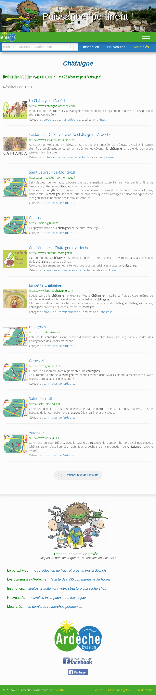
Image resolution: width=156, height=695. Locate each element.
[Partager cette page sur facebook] (78, 674)
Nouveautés (116, 47)
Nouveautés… (46, 598)
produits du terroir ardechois (61, 119)
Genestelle (105, 312)
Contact (98, 690)
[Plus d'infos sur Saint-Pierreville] (15, 408)
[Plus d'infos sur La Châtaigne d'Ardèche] (15, 110)
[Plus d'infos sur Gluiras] (15, 225)
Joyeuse (109, 157)
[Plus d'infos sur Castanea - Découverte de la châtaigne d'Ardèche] (15, 146)
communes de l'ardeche (58, 203)
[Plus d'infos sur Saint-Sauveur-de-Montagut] (15, 187)
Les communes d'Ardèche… (59, 579)
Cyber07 (59, 690)
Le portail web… (57, 570)
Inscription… (56, 588)
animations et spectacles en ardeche (66, 270)
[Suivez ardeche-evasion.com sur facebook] (78, 664)
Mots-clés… (44, 607)
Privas (102, 119)
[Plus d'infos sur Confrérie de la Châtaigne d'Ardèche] (15, 259)
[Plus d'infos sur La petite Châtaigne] (15, 298)
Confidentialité (144, 690)
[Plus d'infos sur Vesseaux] (15, 444)
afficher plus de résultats (82, 474)
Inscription (91, 47)
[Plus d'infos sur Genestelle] (15, 372)
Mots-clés (141, 47)
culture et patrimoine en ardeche (64, 157)
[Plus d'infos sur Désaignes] (15, 336)
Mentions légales (119, 690)
